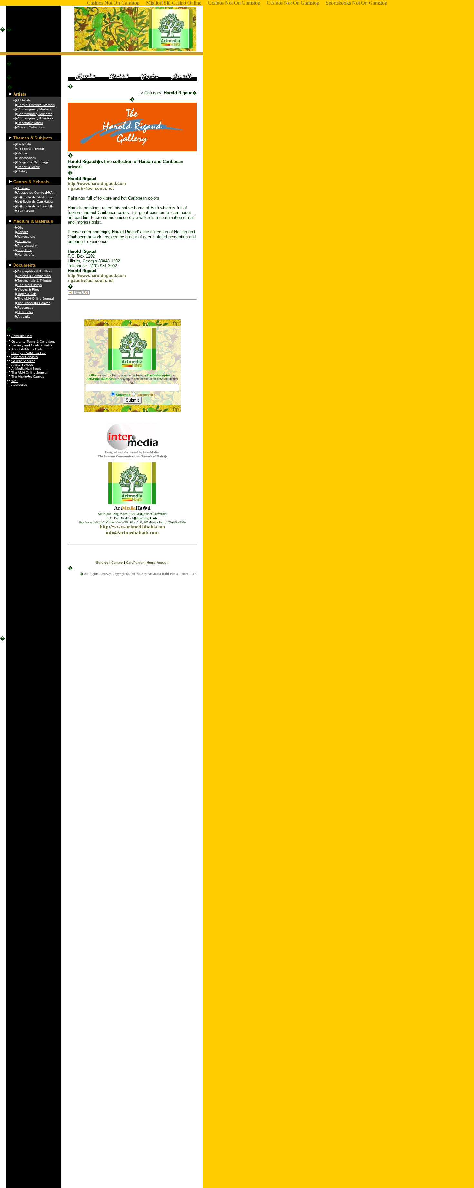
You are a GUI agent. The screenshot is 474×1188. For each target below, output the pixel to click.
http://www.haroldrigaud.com (97, 183)
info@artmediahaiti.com (132, 532)
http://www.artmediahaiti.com (132, 526)
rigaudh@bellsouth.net (91, 188)
